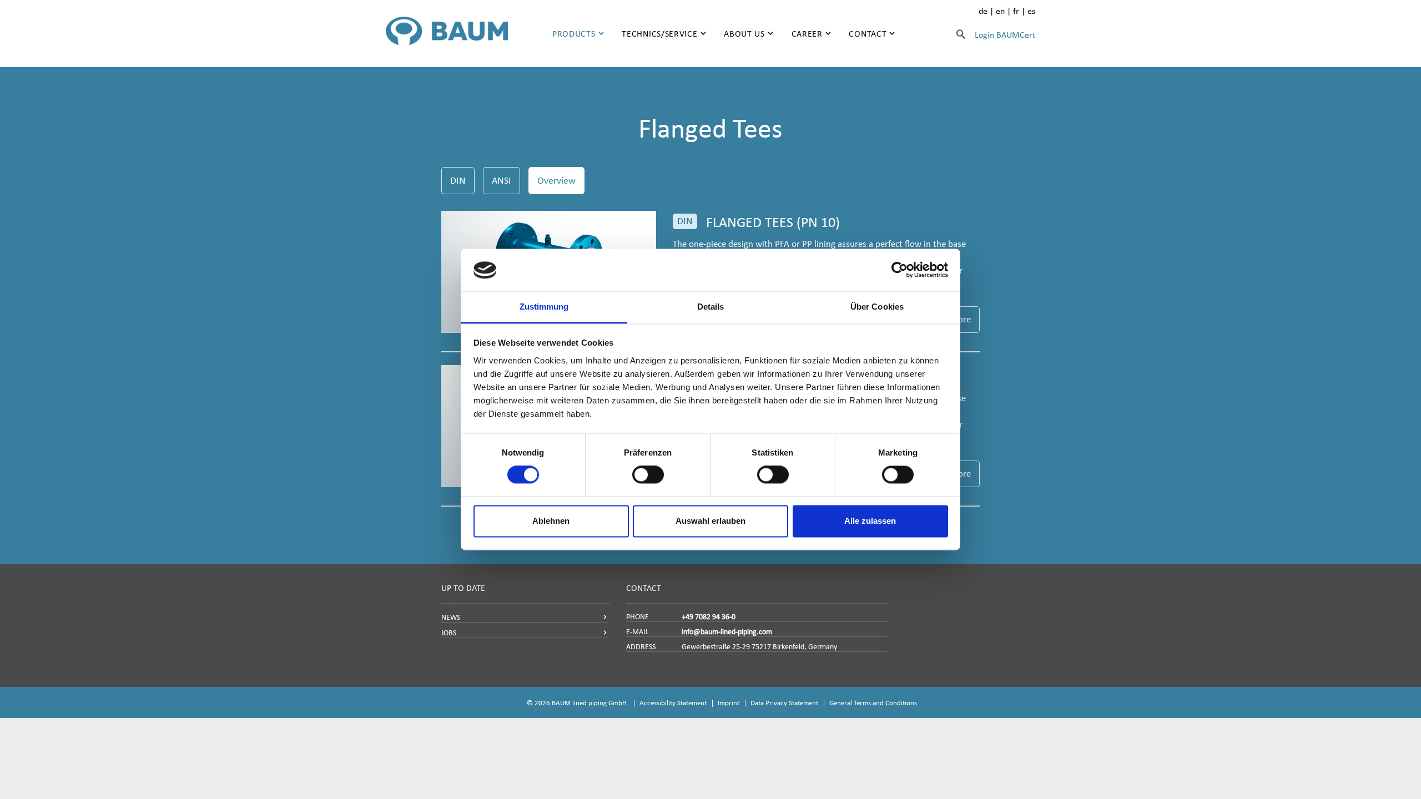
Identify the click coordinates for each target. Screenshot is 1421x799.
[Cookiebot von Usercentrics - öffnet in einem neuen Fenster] (899, 270)
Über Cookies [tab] (877, 306)
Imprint (728, 703)
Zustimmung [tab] (544, 306)
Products (574, 33)
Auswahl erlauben (710, 520)
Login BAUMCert (1005, 34)
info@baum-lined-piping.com (727, 631)
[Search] (961, 34)
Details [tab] (710, 306)
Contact (867, 33)
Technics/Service (659, 33)
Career (807, 33)
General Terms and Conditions (873, 703)
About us (744, 33)
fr (1016, 11)
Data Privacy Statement (784, 703)
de (983, 11)
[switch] (648, 475)
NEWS (450, 617)
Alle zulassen (870, 520)
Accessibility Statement (673, 703)
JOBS (448, 633)
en (1000, 11)
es (1031, 11)
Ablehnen (551, 520)
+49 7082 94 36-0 (708, 616)
